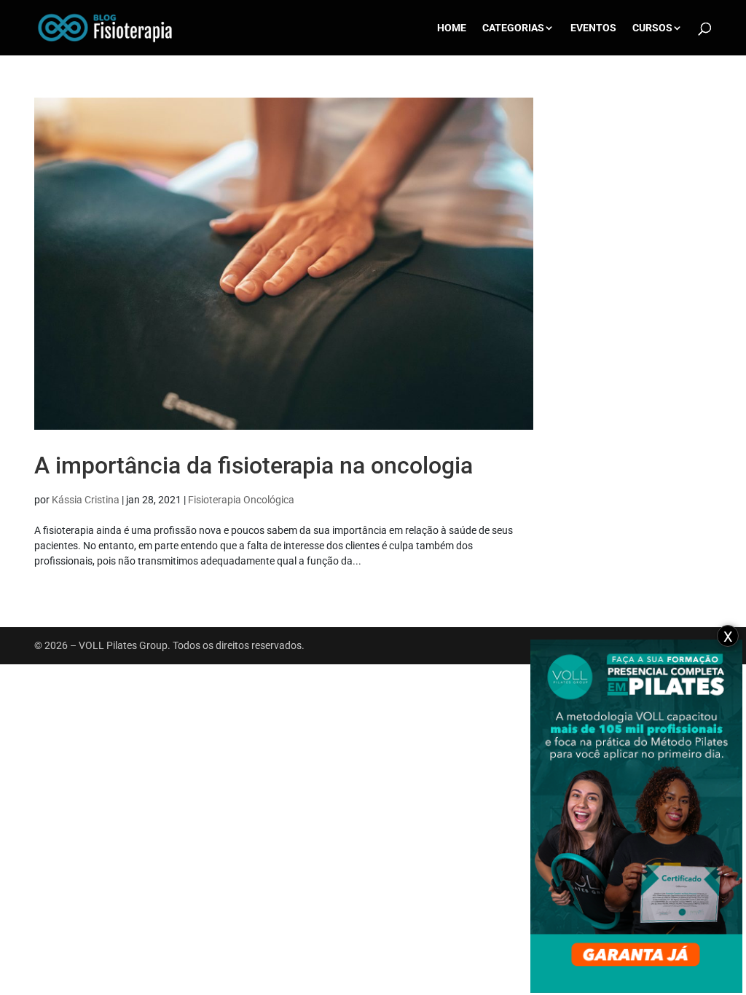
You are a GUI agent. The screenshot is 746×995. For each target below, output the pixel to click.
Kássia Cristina (85, 500)
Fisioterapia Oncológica (241, 500)
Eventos (593, 28)
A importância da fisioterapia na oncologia (253, 465)
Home (451, 28)
